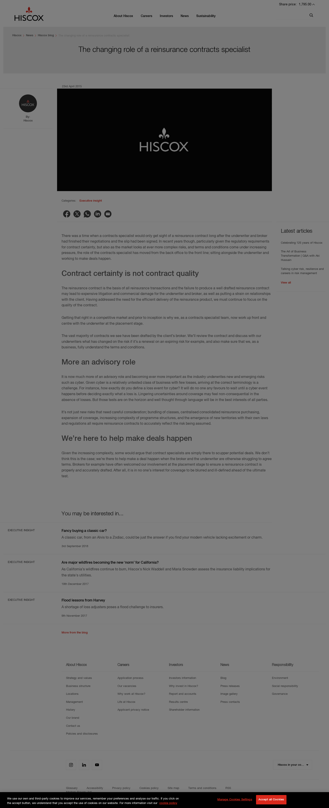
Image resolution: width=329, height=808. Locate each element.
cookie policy (168, 803)
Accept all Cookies (271, 799)
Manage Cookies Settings (234, 799)
